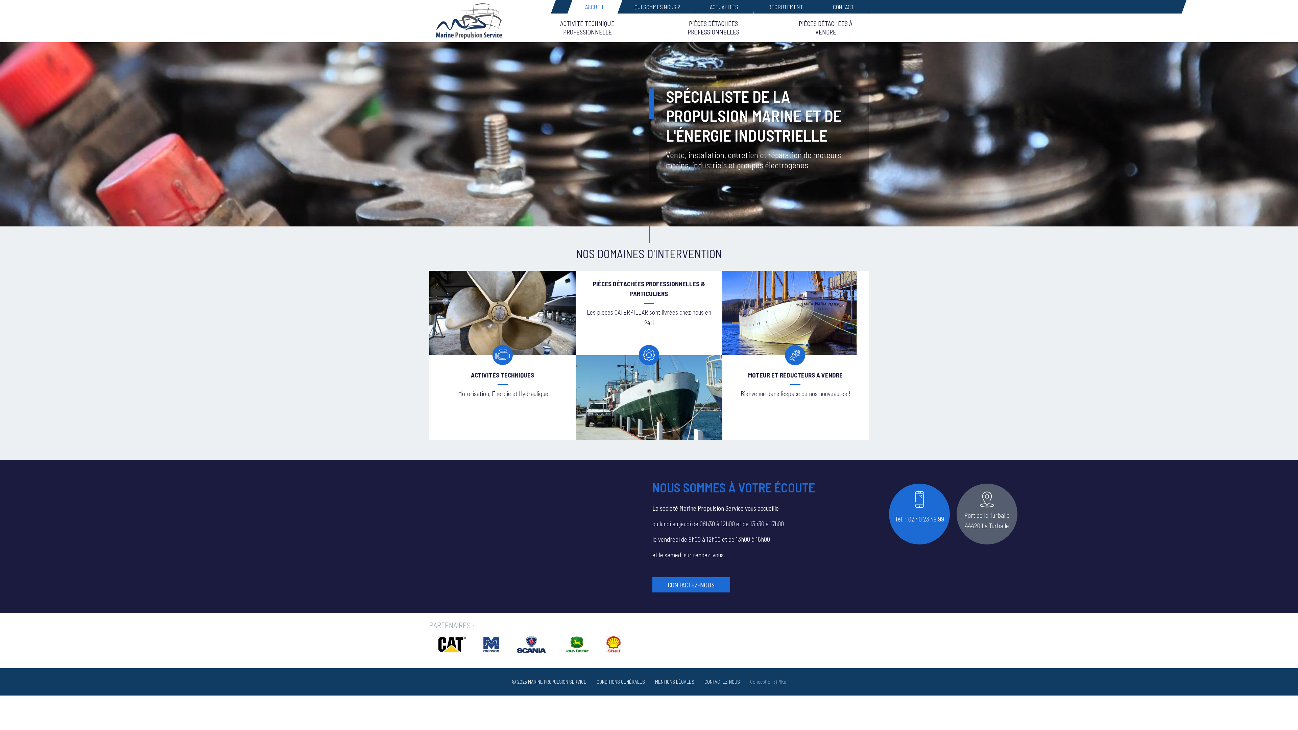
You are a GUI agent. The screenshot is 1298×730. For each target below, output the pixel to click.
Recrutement (785, 6)
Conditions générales (621, 682)
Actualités (724, 6)
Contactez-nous (691, 585)
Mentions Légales (674, 682)
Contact (843, 6)
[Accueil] (473, 21)
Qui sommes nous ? (657, 6)
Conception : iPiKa (768, 682)
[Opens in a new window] (452, 650)
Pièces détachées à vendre (825, 28)
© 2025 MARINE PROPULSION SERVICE (549, 682)
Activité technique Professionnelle (587, 28)
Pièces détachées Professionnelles (713, 28)
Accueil (595, 6)
